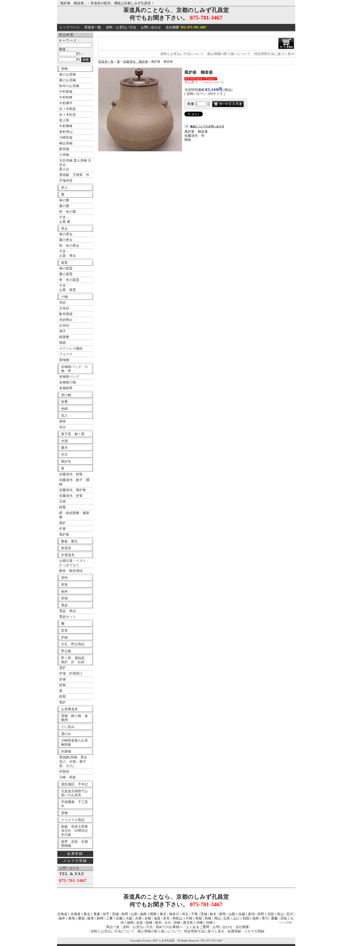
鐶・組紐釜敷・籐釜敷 (74, 515)
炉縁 (64, 637)
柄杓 (64, 591)
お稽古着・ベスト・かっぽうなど (74, 563)
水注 (64, 454)
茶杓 (64, 578)
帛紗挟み (66, 320)
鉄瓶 (62, 507)
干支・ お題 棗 (64, 220)
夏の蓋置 (66, 274)
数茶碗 (64, 149)
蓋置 (64, 262)
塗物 (64, 813)
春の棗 (64, 200)
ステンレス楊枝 (71, 348)
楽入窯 (64, 120)
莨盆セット (67, 616)
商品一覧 (112, 927)
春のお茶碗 (67, 74)
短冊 (64, 402)
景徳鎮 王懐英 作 (74, 175)
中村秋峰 (66, 97)
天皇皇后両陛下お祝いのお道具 (74, 793)
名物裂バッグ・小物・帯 (74, 369)
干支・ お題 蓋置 (67, 288)
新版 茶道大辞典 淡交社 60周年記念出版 (76, 831)
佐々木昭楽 (67, 109)
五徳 (62, 501)
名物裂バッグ (69, 376)
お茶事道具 (69, 709)
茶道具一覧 (92, 27)
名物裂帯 (66, 388)
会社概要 (186, 27)
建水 (64, 447)
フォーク (66, 354)
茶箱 (64, 598)
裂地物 (64, 360)
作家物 (66, 751)
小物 (64, 297)
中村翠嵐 (66, 91)
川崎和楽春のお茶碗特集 (74, 742)
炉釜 (62, 528)
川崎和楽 (66, 137)
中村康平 (66, 103)
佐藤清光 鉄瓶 (71, 474)
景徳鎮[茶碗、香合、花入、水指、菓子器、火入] (75, 761)
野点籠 (66, 651)
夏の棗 (64, 206)
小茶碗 (64, 155)
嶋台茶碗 (66, 143)
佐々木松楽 (67, 114)
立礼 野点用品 (73, 644)
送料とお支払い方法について (182, 54)
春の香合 (66, 234)
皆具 (64, 630)
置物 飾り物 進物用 (74, 718)
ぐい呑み (67, 727)
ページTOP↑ (285, 922)
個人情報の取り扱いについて (229, 54)
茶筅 (64, 584)
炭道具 (66, 548)
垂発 (62, 421)
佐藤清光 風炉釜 (72, 490)
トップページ (69, 27)
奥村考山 (66, 132)
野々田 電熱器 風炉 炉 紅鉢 (74, 660)
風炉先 (66, 461)
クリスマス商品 (73, 820)
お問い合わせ (151, 27)
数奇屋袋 (66, 314)
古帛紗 (64, 308)
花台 (62, 427)
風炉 (62, 523)
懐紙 (62, 342)
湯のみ (66, 734)
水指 (64, 441)
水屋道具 (67, 555)
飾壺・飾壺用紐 (71, 571)
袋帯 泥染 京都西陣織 (74, 844)
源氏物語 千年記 (74, 784)
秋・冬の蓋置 (69, 280)
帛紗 (62, 302)
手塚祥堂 (66, 180)
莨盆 (64, 605)
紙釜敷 (64, 337)
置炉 (62, 668)
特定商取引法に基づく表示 (274, 54)
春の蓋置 (66, 268)
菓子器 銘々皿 (73, 434)
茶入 (64, 187)
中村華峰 (66, 126)
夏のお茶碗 (67, 80)
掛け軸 (66, 395)
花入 (64, 415)
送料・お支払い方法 (121, 27)
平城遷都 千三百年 (74, 804)
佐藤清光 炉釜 (71, 496)
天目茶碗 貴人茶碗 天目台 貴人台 (75, 165)
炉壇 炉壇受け (71, 673)
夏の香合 (66, 240)
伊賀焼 (64, 771)
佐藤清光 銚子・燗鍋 (74, 482)
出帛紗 (64, 325)
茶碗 (64, 69)
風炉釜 (64, 534)
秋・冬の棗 (67, 211)
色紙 (64, 408)
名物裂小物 (67, 382)
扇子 (62, 331)
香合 (64, 228)
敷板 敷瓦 (69, 541)
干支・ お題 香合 (67, 253)
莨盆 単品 (67, 611)
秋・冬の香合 (69, 245)
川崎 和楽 (67, 777)
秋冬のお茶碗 (69, 86)
